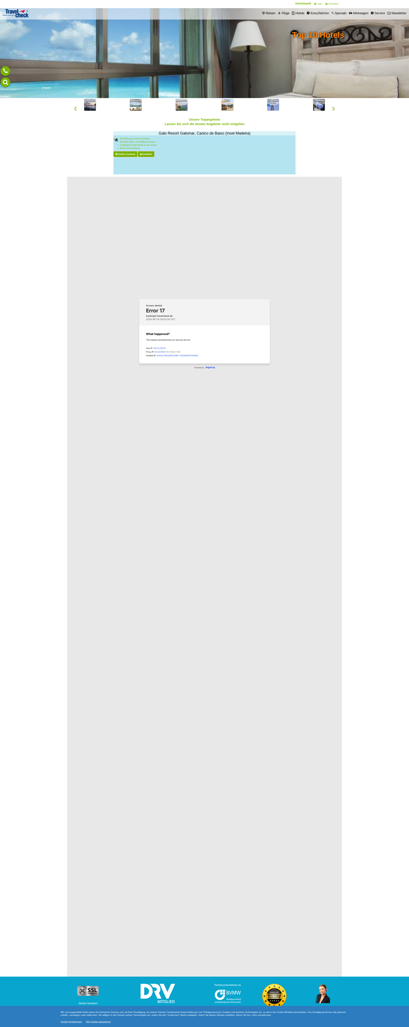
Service (379, 13)
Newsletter (399, 13)
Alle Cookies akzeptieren (98, 1021)
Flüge (285, 13)
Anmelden (333, 3)
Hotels (299, 13)
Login (319, 3)
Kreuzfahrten (319, 13)
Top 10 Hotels (318, 34)
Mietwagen (360, 13)
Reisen (270, 13)
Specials (340, 13)
